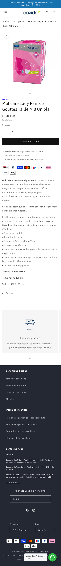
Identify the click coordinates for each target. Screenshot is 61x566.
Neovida (19, 551)
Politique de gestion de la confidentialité (25, 417)
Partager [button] (10, 293)
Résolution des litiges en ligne (20, 431)
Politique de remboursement (23, 555)
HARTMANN (6, 99)
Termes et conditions (16, 378)
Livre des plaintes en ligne (18, 438)
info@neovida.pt (13, 482)
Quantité (6, 125)
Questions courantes (16, 392)
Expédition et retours (16, 385)
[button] (6, 12)
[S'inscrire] (47, 498)
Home (6, 21)
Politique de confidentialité (47, 555)
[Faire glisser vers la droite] (37, 94)
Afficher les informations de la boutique (24, 159)
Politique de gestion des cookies (21, 424)
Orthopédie (18, 21)
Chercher (10, 399)
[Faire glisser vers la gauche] (24, 94)
